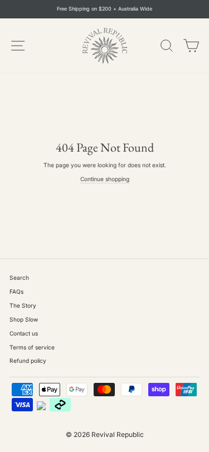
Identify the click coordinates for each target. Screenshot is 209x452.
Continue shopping (104, 179)
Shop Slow (23, 319)
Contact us (23, 333)
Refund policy (27, 360)
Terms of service (32, 347)
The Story (22, 305)
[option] (104, 9)
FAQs (16, 291)
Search (19, 277)
